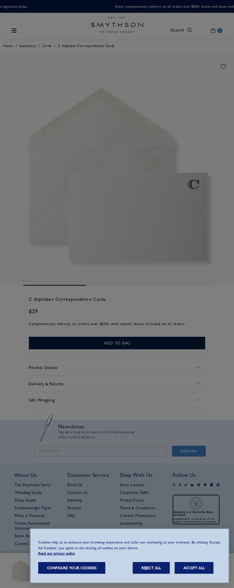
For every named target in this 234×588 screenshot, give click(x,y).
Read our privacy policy (56, 553)
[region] (129, 555)
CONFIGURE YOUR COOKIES (71, 568)
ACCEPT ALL (194, 568)
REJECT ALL (151, 568)
